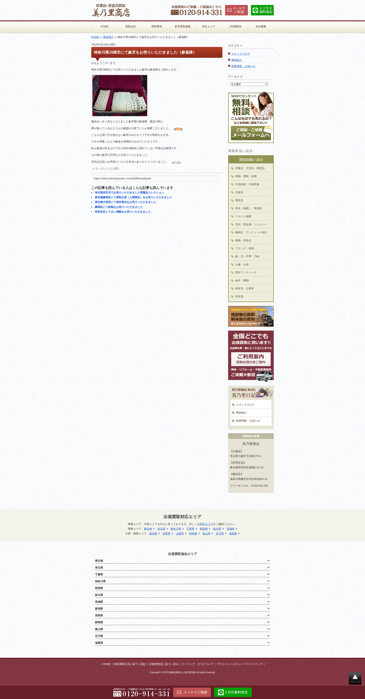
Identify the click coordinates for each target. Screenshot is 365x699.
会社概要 (261, 26)
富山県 (206, 533)
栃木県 (217, 528)
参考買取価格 (183, 26)
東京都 (148, 528)
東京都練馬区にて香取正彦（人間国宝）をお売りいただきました (133, 197)
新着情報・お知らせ (243, 66)
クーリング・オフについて (197, 664)
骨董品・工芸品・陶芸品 (250, 168)
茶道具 (239, 192)
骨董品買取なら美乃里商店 (182, 672)
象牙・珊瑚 (242, 280)
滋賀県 (233, 533)
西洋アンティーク (246, 272)
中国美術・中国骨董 (247, 184)
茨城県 (230, 528)
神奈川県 (176, 528)
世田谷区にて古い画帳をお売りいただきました (123, 211)
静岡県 (193, 533)
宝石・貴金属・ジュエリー (251, 224)
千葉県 (190, 528)
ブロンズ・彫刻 (244, 248)
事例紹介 (108, 37)
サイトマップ (255, 664)
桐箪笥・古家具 (244, 288)
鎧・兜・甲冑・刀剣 (247, 256)
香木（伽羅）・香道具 (248, 208)
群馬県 (204, 528)
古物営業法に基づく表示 (163, 664)
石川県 (220, 533)
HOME (105, 26)
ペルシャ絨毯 (243, 216)
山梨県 (180, 533)
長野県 (167, 533)
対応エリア (208, 26)
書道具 (239, 200)
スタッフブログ (240, 53)
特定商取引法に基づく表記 (130, 664)
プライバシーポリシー (230, 664)
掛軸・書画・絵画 (246, 176)
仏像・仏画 (242, 264)
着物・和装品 (243, 240)
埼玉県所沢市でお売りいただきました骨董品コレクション (129, 192)
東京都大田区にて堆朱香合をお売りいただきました (125, 201)
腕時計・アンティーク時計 (251, 232)
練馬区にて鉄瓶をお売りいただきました (119, 206)
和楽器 (239, 296)
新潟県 (153, 533)
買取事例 (156, 26)
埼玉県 (161, 528)
